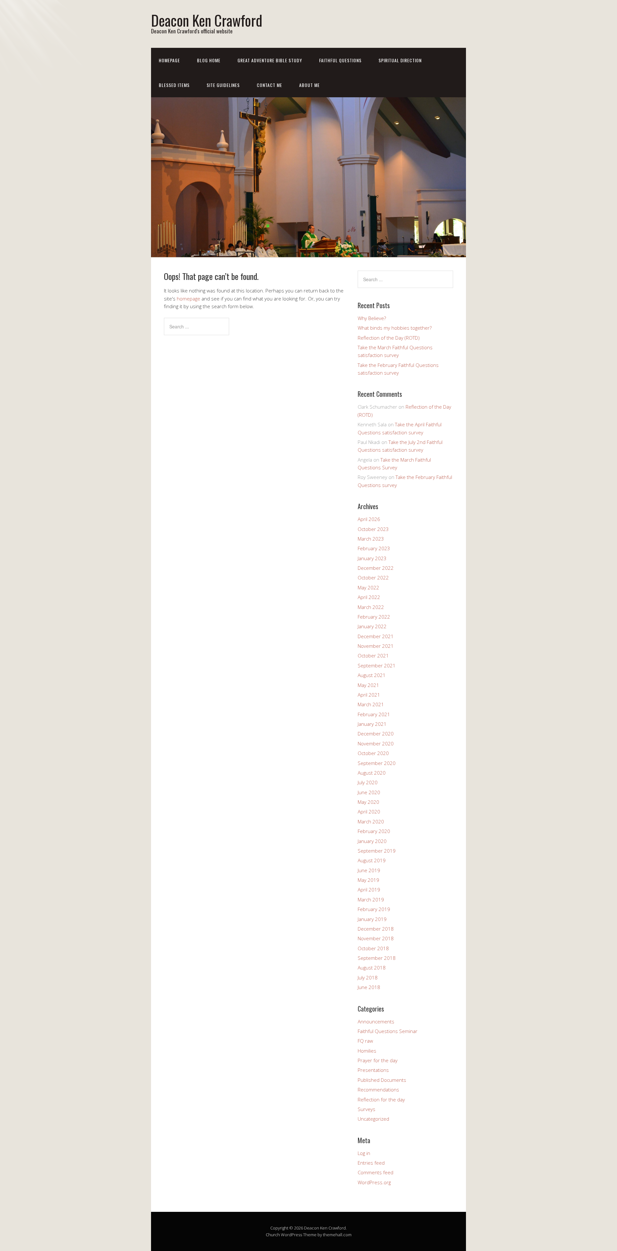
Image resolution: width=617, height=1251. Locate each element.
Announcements (376, 1021)
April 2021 (369, 694)
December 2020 (376, 733)
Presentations (373, 1070)
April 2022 (369, 597)
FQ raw (365, 1041)
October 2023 (373, 529)
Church (273, 1235)
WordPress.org (374, 1182)
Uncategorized (373, 1119)
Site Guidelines (223, 85)
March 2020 (371, 821)
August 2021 (372, 675)
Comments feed (375, 1172)
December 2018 (376, 928)
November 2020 (376, 743)
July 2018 (368, 977)
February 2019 (374, 909)
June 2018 (369, 987)
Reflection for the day (381, 1099)
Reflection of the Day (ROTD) (389, 337)
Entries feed (371, 1163)
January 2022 (372, 626)
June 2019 (369, 870)
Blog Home (208, 60)
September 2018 (377, 958)
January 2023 (372, 558)
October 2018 (373, 948)
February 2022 (374, 616)
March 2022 (371, 607)
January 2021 (372, 724)
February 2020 (374, 831)
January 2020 (372, 841)
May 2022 (368, 587)
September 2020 (377, 763)
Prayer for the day (378, 1060)
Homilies (367, 1050)
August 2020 (372, 772)
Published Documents (382, 1080)
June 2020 (369, 792)
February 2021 (374, 714)
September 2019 (377, 850)
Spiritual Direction (400, 60)
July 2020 (368, 782)
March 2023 (371, 538)
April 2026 (369, 519)
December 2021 (376, 636)
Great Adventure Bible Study (269, 60)
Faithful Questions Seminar (387, 1031)
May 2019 (368, 880)
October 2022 (373, 577)
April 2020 (369, 811)
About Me (309, 85)
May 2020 (368, 802)
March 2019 (371, 899)
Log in (364, 1153)
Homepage (169, 60)
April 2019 (369, 889)
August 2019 (372, 860)
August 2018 (372, 967)
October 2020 (373, 753)
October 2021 (373, 655)
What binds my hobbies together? (395, 328)
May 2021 (368, 685)
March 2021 (371, 704)
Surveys (366, 1109)
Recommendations (378, 1089)
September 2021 (377, 665)
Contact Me (269, 85)
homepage (188, 298)
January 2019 (372, 919)
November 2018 (376, 938)
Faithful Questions (340, 60)
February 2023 (374, 548)
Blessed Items (174, 85)
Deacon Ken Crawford (206, 20)
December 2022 (376, 568)
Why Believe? (372, 318)
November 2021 (376, 646)
